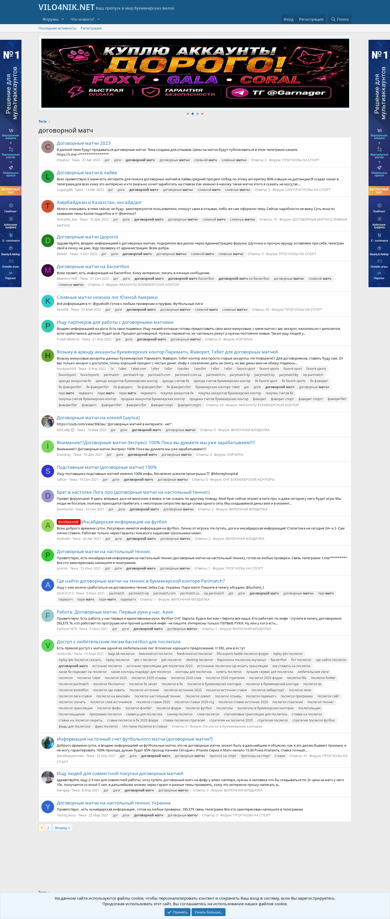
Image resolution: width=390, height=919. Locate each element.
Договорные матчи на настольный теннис (103, 551)
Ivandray (64, 454)
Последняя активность (57, 28)
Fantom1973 (67, 628)
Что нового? (82, 19)
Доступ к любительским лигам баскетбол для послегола (119, 641)
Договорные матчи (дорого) (87, 237)
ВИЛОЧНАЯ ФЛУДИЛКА (250, 429)
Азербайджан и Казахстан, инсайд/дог (99, 202)
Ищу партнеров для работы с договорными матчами (115, 322)
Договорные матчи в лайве (87, 172)
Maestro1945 (67, 278)
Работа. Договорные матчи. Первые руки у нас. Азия (115, 612)
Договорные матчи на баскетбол (93, 266)
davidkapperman (70, 755)
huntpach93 (66, 368)
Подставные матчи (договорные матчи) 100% (107, 467)
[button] (63, 19)
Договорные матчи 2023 (84, 143)
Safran (62, 479)
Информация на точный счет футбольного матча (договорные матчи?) (135, 739)
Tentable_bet (67, 219)
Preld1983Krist (68, 339)
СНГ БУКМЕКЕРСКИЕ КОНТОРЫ (249, 479)
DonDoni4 (65, 509)
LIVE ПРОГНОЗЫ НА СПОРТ (308, 189)
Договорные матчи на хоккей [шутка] (98, 417)
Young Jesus (66, 815)
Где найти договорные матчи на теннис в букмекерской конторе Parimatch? (141, 581)
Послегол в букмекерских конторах (232, 726)
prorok (62, 568)
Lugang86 (65, 189)
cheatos (63, 159)
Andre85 (63, 538)
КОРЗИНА (244, 339)
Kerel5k (62, 309)
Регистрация (91, 28)
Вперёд (61, 827)
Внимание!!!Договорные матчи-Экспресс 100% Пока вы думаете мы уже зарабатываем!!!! (156, 442)
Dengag (63, 790)
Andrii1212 (65, 593)
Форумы (50, 19)
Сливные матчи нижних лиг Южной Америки (107, 297)
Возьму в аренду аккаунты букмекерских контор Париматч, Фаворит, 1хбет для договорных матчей (167, 352)
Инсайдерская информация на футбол (112, 522)
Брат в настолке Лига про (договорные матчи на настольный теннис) (133, 492)
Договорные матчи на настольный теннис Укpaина (114, 803)
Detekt (62, 253)
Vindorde (64, 653)
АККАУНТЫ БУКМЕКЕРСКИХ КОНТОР (149, 284)
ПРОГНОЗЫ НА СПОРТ (300, 159)
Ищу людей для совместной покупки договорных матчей (120, 773)
